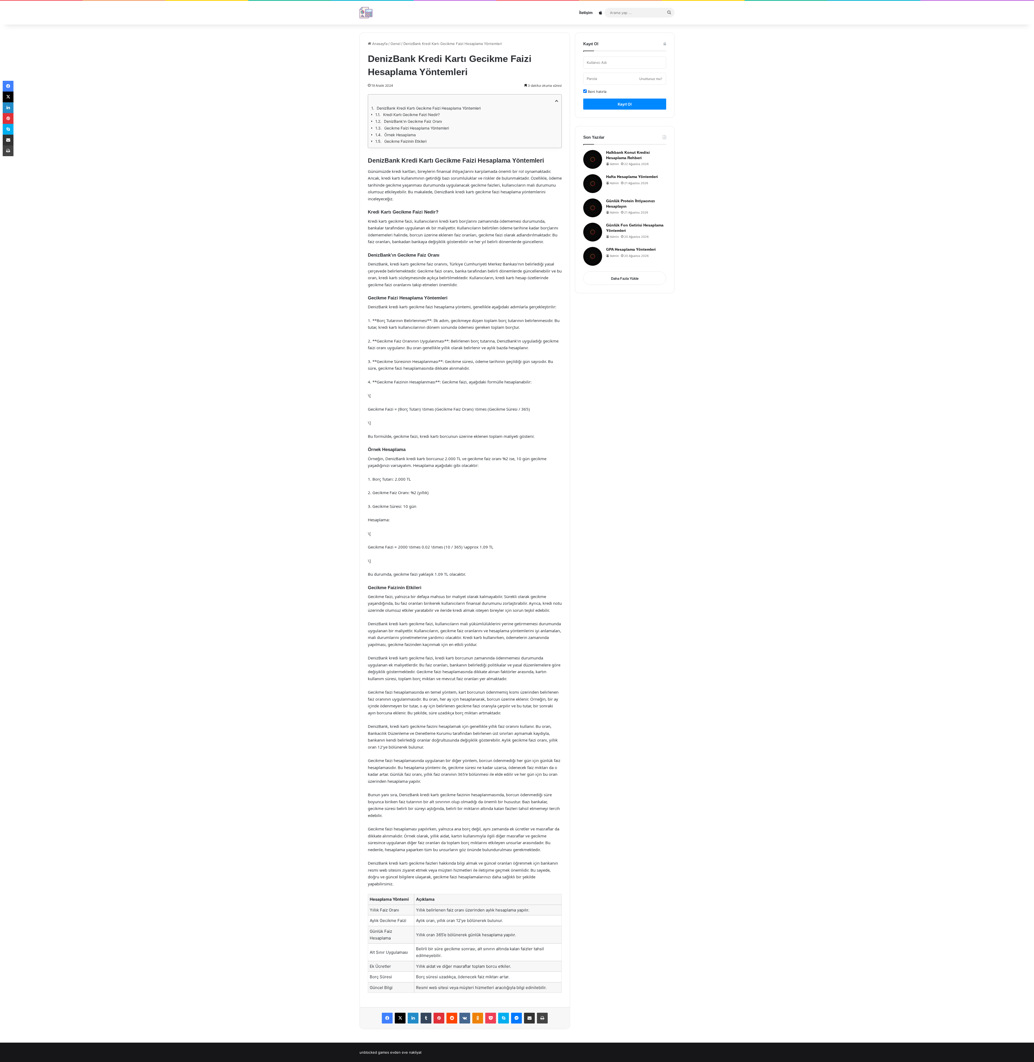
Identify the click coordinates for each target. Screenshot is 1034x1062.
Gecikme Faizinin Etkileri (405, 141)
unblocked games (374, 1052)
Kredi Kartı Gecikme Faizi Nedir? (411, 114)
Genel (395, 43)
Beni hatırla (596, 91)
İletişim (586, 12)
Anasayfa (379, 43)
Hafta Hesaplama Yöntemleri (632, 176)
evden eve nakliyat (406, 1052)
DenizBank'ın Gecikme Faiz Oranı (413, 121)
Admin (614, 164)
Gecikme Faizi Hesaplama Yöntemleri (416, 128)
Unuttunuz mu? (650, 79)
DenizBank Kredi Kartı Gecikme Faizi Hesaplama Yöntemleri (429, 108)
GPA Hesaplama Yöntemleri (631, 249)
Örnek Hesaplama (400, 134)
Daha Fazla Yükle (625, 278)
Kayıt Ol (625, 104)
